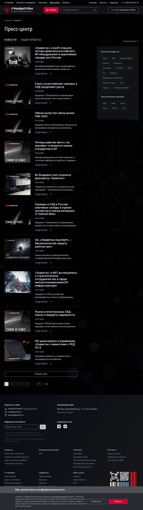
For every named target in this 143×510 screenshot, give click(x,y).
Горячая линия (45, 476)
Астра (105, 108)
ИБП (113, 58)
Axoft (105, 103)
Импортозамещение (13, 483)
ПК (104, 73)
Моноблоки (107, 68)
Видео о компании (12, 480)
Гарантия (43, 483)
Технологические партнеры (85, 460)
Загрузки (43, 480)
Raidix (113, 103)
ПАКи (130, 68)
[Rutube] (65, 426)
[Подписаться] (43, 427)
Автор (105, 58)
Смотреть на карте (65, 412)
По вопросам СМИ (115, 460)
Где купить (78, 454)
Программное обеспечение (113, 78)
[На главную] (19, 10)
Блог (75, 483)
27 (39, 384)
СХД (121, 83)
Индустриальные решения (15, 460)
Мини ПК (106, 63)
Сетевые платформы (121, 88)
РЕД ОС (114, 108)
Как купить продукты (82, 467)
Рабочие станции (109, 83)
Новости (10, 39)
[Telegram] (59, 426)
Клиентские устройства (14, 454)
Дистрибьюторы (80, 457)
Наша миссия (10, 476)
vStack (122, 103)
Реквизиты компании (117, 457)
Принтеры (113, 73)
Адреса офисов (114, 454)
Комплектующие (126, 58)
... (33, 384)
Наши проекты (31, 39)
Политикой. (39, 435)
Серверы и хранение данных (16, 457)
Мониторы (118, 63)
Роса (124, 108)
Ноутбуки (119, 68)
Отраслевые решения (13, 463)
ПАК (40, 454)
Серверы (106, 88)
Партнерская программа (83, 463)
